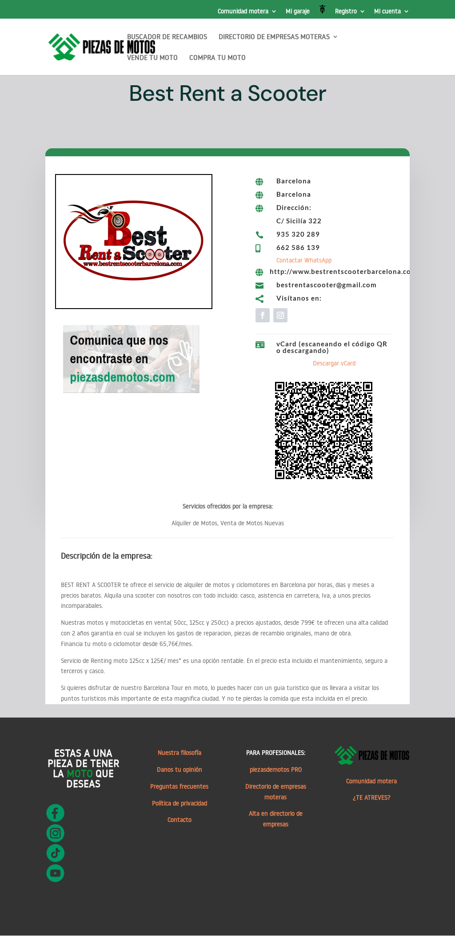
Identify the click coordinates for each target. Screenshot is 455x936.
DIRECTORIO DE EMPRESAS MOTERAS (274, 37)
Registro (346, 11)
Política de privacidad (179, 803)
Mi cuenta (387, 11)
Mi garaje (298, 11)
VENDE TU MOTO (152, 58)
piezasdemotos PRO (276, 769)
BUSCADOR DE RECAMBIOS (167, 37)
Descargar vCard (334, 363)
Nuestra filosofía (179, 753)
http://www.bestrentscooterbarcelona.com (343, 271)
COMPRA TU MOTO (217, 58)
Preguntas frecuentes (179, 786)
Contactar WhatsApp (303, 260)
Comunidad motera (243, 11)
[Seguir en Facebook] (262, 315)
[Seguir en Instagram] (280, 315)
